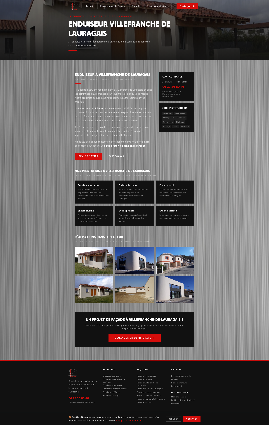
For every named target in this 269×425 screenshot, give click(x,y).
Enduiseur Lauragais (112, 376)
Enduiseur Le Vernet (111, 392)
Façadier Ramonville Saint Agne (151, 399)
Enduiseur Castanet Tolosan (115, 388)
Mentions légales (178, 397)
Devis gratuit (187, 6)
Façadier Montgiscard (146, 376)
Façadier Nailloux (144, 402)
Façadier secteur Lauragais (148, 392)
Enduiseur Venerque (111, 395)
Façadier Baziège (144, 379)
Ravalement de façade (112, 6)
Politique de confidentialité (183, 400)
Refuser (173, 419)
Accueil (90, 6)
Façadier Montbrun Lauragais (150, 388)
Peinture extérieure (158, 6)
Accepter (191, 419)
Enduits (136, 6)
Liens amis (176, 403)
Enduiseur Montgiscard (113, 385)
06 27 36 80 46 (116, 156)
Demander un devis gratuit (134, 337)
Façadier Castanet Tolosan (148, 395)
